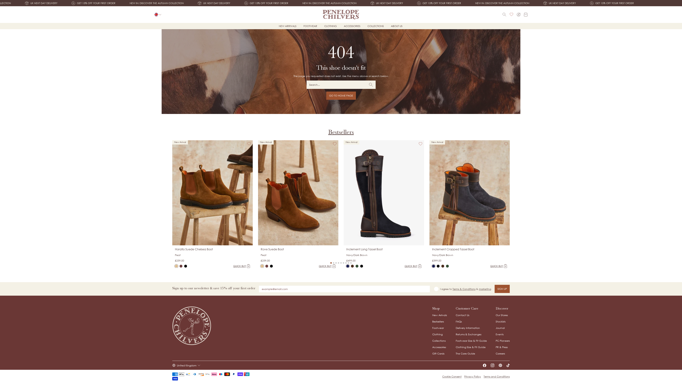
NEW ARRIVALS (287, 26)
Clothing (330, 26)
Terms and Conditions (497, 376)
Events (500, 334)
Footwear (310, 26)
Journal (500, 327)
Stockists (500, 321)
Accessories (352, 26)
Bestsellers (341, 132)
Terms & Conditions (464, 288)
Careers (500, 353)
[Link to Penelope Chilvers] (341, 14)
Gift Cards (438, 353)
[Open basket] (525, 14)
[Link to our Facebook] (484, 365)
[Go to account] (518, 14)
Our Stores (502, 315)
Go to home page (341, 95)
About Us (396, 26)
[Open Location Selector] (158, 14)
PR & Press (502, 347)
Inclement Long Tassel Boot (364, 249)
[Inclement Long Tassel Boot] (347, 266)
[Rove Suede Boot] (262, 266)
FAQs (459, 321)
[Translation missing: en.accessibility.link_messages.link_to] (191, 325)
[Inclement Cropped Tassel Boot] (433, 266)
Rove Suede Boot (272, 249)
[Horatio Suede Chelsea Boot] (176, 266)
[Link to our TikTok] (508, 365)
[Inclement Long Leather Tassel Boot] (361, 266)
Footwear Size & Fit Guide (471, 340)
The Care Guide (465, 353)
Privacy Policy (472, 376)
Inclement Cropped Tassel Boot (453, 249)
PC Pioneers (503, 340)
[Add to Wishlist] (249, 144)
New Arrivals (439, 315)
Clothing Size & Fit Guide (471, 347)
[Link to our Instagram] (492, 365)
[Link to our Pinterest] (500, 365)
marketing (485, 288)
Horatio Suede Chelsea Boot (194, 249)
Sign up (502, 288)
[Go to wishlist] (511, 14)
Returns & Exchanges (468, 334)
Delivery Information (468, 327)
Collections (375, 26)
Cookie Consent (452, 376)
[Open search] (504, 14)
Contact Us (462, 315)
